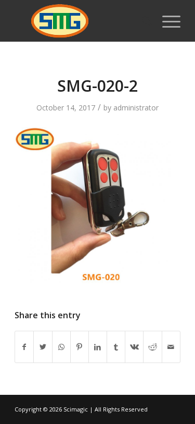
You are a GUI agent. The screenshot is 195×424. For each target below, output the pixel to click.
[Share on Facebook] (24, 347)
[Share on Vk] (134, 347)
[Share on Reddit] (152, 347)
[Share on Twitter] (42, 347)
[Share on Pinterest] (79, 347)
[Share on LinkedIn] (98, 347)
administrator (136, 108)
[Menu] (166, 21)
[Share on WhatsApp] (61, 347)
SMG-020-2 (97, 85)
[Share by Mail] (171, 347)
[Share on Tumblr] (116, 347)
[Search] (142, 21)
